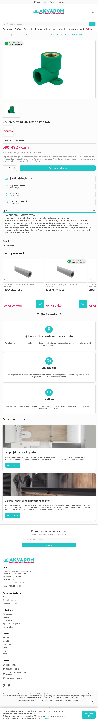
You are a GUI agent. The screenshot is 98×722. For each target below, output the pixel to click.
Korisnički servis (9, 600)
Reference (7, 644)
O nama (6, 638)
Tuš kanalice (8, 627)
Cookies (45, 718)
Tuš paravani (8, 614)
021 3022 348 (14, 195)
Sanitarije (28, 29)
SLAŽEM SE (89, 714)
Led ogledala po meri (45, 29)
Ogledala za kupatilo (11, 624)
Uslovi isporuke (9, 597)
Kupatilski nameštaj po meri (71, 29)
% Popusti (90, 29)
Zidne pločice (8, 620)
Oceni (5, 654)
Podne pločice (8, 617)
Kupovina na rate (10, 603)
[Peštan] (49, 131)
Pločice (18, 29)
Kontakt (6, 641)
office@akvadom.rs (17, 203)
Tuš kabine (7, 29)
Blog (4, 651)
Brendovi (6, 647)
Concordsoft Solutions (57, 700)
